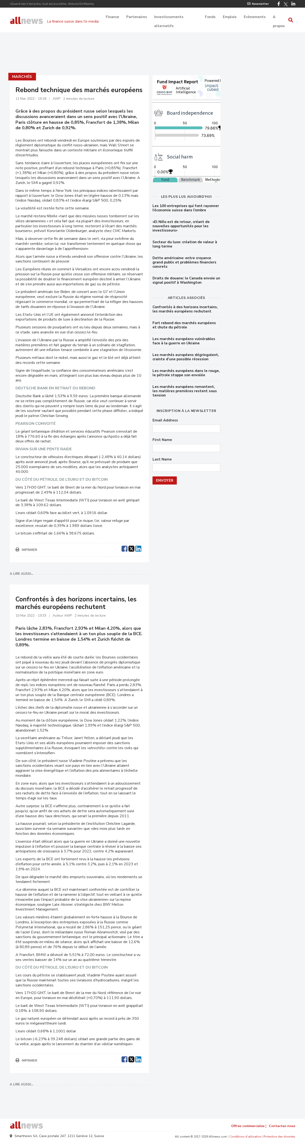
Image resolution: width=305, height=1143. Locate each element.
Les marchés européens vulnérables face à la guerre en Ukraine (183, 341)
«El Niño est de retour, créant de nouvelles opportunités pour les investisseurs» (181, 226)
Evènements (255, 17)
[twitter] (131, 548)
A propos (279, 17)
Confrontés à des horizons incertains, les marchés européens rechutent (185, 309)
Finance (112, 17)
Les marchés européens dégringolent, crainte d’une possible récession (185, 357)
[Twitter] (286, 4)
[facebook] (124, 548)
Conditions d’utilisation (245, 1136)
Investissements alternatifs (168, 17)
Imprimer (29, 550)
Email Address (165, 420)
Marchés (22, 76)
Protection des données (279, 1136)
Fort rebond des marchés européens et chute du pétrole (184, 325)
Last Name (162, 459)
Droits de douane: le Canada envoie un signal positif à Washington (186, 280)
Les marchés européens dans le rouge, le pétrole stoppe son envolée (186, 373)
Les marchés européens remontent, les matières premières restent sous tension (184, 391)
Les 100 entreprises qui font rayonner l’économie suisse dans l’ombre (185, 208)
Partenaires (136, 17)
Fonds (210, 17)
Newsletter (260, 4)
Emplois (230, 17)
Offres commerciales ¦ (248, 1126)
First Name (162, 440)
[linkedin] (138, 548)
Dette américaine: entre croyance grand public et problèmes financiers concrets (184, 262)
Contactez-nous (282, 1126)
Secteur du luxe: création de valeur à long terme (184, 244)
